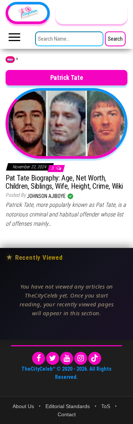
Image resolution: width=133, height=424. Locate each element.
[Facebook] (38, 358)
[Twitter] (52, 358)
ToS (105, 406)
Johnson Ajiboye (47, 196)
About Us (23, 406)
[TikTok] (94, 358)
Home (10, 59)
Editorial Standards (67, 406)
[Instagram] (80, 358)
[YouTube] (66, 358)
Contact (67, 414)
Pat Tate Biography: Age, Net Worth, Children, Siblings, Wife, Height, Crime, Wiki (64, 182)
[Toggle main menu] (14, 39)
